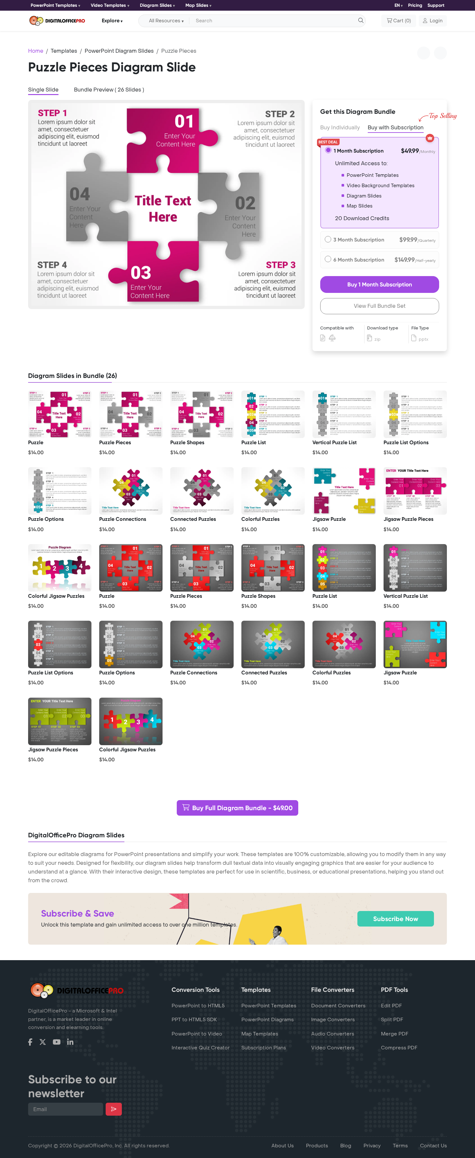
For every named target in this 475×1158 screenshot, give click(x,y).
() (402, 21)
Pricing (415, 5)
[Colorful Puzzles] (273, 491)
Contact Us (433, 1145)
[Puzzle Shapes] (202, 414)
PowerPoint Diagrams (267, 1019)
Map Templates (259, 1034)
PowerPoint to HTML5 (198, 1006)
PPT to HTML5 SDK (194, 1019)
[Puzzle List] (273, 414)
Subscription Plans (263, 1048)
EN (397, 5)
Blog (345, 1145)
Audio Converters (332, 1034)
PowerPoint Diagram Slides (119, 51)
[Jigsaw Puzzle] (344, 491)
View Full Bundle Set (380, 306)
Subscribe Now (395, 919)
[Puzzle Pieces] (131, 414)
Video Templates (108, 5)
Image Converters (333, 1019)
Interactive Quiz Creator (201, 1048)
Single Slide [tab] (43, 89)
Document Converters (338, 1006)
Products (317, 1145)
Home (35, 51)
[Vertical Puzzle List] (344, 414)
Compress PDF (399, 1048)
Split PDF (392, 1019)
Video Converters (332, 1048)
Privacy (372, 1145)
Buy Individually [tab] (340, 127)
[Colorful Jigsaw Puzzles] (60, 568)
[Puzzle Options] (60, 491)
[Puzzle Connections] (131, 491)
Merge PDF (394, 1034)
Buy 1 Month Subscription (379, 284)
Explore (111, 20)
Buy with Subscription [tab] (396, 127)
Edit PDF (391, 1006)
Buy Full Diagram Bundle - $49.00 (242, 808)
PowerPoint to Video (197, 1034)
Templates (64, 51)
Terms (400, 1145)
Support (436, 5)
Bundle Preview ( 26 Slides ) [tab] (109, 89)
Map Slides (196, 5)
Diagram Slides (156, 5)
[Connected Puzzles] (202, 491)
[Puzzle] (60, 414)
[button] (433, 21)
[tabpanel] (166, 204)
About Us (282, 1145)
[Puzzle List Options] (415, 414)
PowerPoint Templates (54, 5)
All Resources (164, 21)
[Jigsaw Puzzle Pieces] (415, 491)
